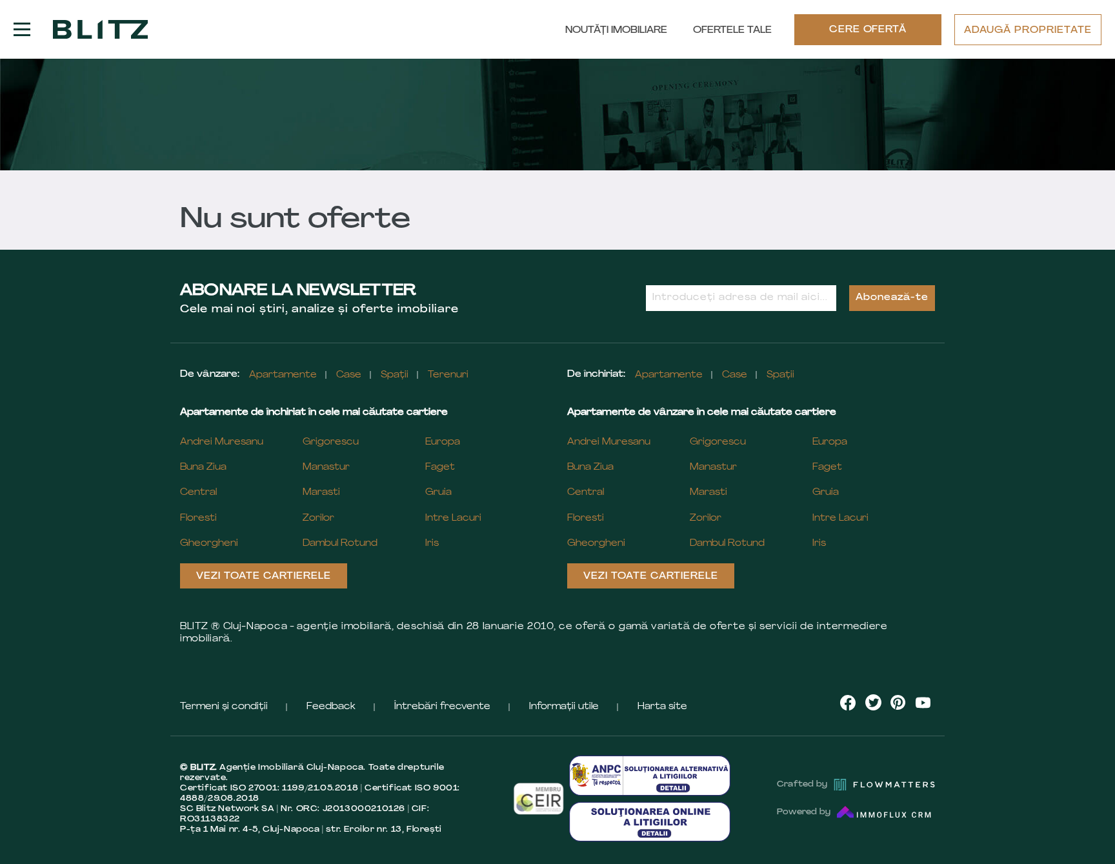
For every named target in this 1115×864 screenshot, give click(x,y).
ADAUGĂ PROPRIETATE (1028, 30)
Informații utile (564, 707)
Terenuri (448, 375)
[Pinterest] (898, 702)
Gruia (438, 492)
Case (348, 375)
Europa (442, 442)
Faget (440, 467)
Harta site (662, 707)
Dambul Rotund (340, 543)
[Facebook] (848, 702)
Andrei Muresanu (221, 442)
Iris (432, 543)
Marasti (321, 492)
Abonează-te (892, 298)
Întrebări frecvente (442, 707)
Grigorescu (331, 442)
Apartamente (283, 375)
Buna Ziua (203, 467)
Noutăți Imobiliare (616, 30)
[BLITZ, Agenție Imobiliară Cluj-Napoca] (100, 29)
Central (198, 492)
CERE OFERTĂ (868, 30)
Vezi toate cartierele (263, 576)
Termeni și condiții (224, 707)
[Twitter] (873, 702)
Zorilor (318, 518)
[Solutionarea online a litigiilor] (649, 822)
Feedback (331, 707)
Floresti (198, 518)
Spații (394, 375)
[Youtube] (922, 702)
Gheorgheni (209, 543)
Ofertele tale (732, 30)
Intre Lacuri (453, 518)
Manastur (326, 467)
